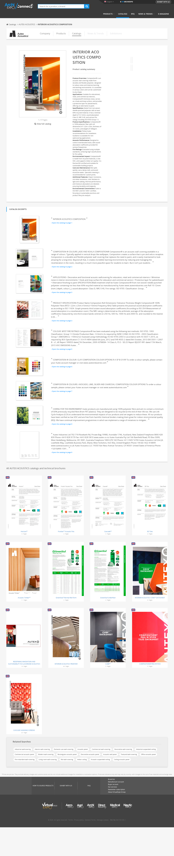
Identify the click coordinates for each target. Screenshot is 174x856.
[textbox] (61, 6)
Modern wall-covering (45, 754)
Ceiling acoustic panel (121, 759)
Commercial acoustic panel (24, 754)
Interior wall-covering (42, 749)
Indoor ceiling (82, 759)
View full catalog (44, 123)
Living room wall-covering (48, 759)
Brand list (111, 779)
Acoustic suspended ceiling (100, 759)
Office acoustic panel (148, 754)
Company (45, 33)
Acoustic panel (82, 749)
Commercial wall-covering (101, 749)
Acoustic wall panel (110, 754)
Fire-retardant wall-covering (25, 759)
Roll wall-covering (67, 759)
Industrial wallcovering (23, 749)
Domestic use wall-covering (63, 749)
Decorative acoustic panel (90, 754)
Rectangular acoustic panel (67, 754)
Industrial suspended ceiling (146, 749)
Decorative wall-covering (123, 749)
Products (108, 14)
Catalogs (122, 14)
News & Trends (145, 14)
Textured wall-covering (129, 754)
